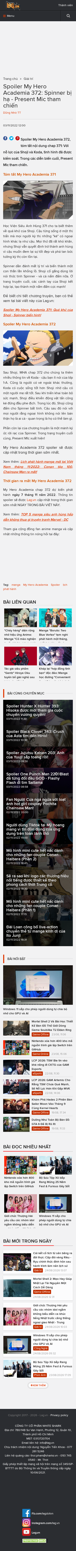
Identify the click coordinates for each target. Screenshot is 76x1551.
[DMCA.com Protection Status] (35, 1540)
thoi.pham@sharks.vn (44, 1455)
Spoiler (55, 584)
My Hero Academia (35, 584)
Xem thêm (39, 1385)
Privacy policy (59, 1415)
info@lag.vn (47, 1442)
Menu (10, 15)
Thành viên (65, 5)
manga (16, 584)
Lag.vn (48, 301)
